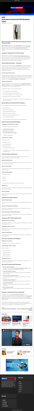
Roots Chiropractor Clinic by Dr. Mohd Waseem (9, 308)
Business (20, 385)
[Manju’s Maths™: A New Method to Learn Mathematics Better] (6, 319)
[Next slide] (31, 348)
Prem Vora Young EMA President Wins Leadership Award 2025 (24, 309)
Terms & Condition (5, 406)
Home (20, 381)
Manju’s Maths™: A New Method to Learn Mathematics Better (6, 323)
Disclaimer (4, 400)
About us (20, 383)
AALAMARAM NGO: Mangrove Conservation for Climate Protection (19, 352)
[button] (2, 14)
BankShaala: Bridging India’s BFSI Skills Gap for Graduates (16, 323)
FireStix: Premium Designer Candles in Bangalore (4, 352)
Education (3, 17)
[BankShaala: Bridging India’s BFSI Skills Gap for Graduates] (17, 319)
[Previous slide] (30, 348)
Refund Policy (5, 404)
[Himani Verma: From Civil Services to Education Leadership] (27, 319)
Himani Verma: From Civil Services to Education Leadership (26, 323)
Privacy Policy (5, 402)
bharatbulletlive (25, 325)
